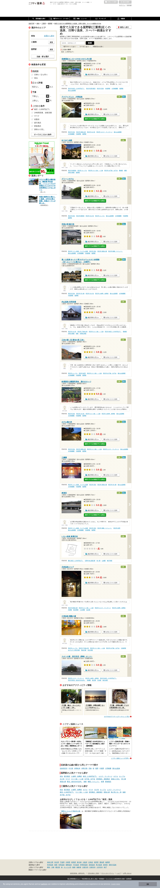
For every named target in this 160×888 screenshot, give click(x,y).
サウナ (68, 779)
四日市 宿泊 (71, 132)
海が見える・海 (116, 792)
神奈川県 (50, 862)
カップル (122, 776)
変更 (51, 42)
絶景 (102, 781)
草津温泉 (50, 865)
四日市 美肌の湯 (81, 132)
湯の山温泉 (116, 768)
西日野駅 (75, 610)
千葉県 (62, 862)
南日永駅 (105, 680)
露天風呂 (67, 776)
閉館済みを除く (98, 46)
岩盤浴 (36, 119)
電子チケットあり (69, 46)
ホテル (115, 776)
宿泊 (61, 776)
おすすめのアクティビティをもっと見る (117, 716)
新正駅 (94, 680)
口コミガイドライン (107, 873)
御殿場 (79, 867)
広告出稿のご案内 (93, 873)
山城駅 (104, 560)
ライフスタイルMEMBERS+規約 (115, 878)
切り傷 (123, 779)
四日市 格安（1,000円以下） (76, 88)
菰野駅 (121, 88)
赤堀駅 (89, 680)
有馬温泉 (61, 865)
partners (44, 884)
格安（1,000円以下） (90, 776)
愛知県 (102, 862)
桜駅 (125, 170)
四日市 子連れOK (82, 331)
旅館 (85, 781)
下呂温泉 (76, 865)
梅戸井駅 (109, 560)
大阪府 (85, 862)
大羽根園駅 (115, 88)
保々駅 (98, 560)
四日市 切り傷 (80, 293)
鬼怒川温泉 (112, 865)
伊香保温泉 (84, 865)
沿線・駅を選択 (43, 56)
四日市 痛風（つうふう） (115, 251)
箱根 (55, 865)
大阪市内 (85, 867)
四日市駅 (90, 650)
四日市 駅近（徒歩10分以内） (77, 680)
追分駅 (88, 610)
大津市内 (100, 867)
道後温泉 (92, 865)
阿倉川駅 (83, 650)
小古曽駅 (82, 610)
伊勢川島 (84, 768)
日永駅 (99, 680)
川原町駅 (123, 648)
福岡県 (107, 862)
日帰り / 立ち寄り (41, 75)
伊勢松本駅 (83, 333)
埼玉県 (56, 862)
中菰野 (101, 768)
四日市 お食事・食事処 (102, 293)
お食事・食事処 (76, 776)
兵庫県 (68, 862)
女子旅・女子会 (89, 779)
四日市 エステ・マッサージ (104, 132)
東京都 (79, 862)
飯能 (73, 867)
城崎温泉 (69, 865)
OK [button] (148, 884)
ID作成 (129, 5)
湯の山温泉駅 (72, 90)
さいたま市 (67, 867)
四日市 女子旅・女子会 (111, 170)
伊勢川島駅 (71, 172)
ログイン (122, 5)
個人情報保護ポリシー (74, 878)
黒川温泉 (99, 865)
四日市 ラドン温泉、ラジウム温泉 (78, 251)
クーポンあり (84, 46)
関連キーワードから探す (38, 870)
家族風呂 (108, 781)
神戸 (105, 867)
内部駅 (70, 610)
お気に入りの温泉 (111, 2)
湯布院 (105, 865)
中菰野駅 (107, 88)
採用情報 (128, 878)
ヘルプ (118, 873)
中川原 (71, 768)
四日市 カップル (82, 170)
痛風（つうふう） (94, 781)
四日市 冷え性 (91, 132)
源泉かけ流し (115, 779)
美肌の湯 (63, 781)
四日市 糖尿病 (72, 170)
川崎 (52, 867)
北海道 (90, 862)
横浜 (48, 867)
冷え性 (62, 779)
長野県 (96, 862)
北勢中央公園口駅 (90, 560)
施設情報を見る (93, 74)
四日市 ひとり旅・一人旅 (95, 170)
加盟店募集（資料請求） (78, 873)
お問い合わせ (127, 873)
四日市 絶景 (82, 373)
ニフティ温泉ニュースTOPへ (120, 758)
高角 (90, 768)
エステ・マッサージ (105, 776)
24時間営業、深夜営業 (43, 113)
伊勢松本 (77, 768)
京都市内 (92, 867)
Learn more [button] (115, 884)
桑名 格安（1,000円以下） (75, 560)
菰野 (96, 768)
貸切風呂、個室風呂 (103, 779)
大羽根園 (108, 768)
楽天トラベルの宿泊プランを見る (95, 119)
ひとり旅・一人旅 (77, 779)
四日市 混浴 (100, 88)
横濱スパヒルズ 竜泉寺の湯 (70, 811)
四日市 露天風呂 (91, 88)
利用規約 (101, 878)
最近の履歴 (125, 2)
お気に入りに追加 (111, 74)
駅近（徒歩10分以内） (75, 781)
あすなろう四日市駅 (74, 650)
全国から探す (49, 36)
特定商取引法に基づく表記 (90, 878)
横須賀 (57, 867)
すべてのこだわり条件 (42, 134)
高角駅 (121, 170)
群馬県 (73, 862)
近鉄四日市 (63, 768)
